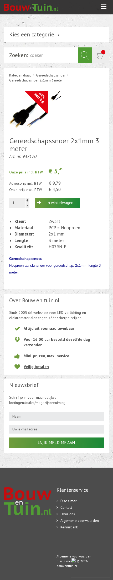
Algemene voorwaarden (79, 520)
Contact (66, 507)
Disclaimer (68, 501)
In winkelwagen (60, 202)
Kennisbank (69, 527)
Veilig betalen (36, 366)
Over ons (67, 514)
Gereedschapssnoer (50, 75)
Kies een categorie (31, 34)
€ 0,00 (103, 52)
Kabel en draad (20, 75)
